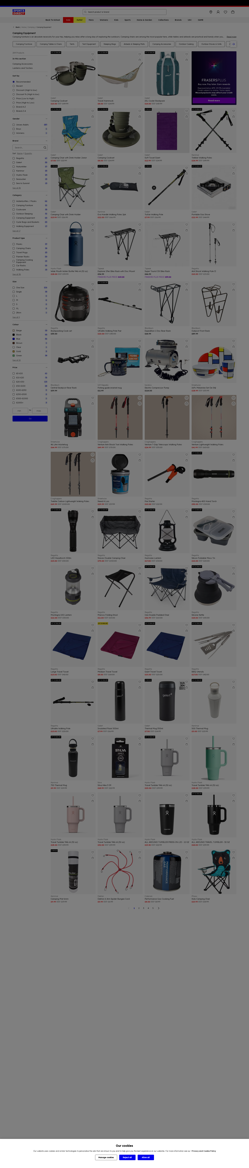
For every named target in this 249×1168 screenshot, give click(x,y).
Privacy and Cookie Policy (204, 1151)
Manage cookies (106, 1157)
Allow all (146, 1157)
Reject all (127, 1157)
